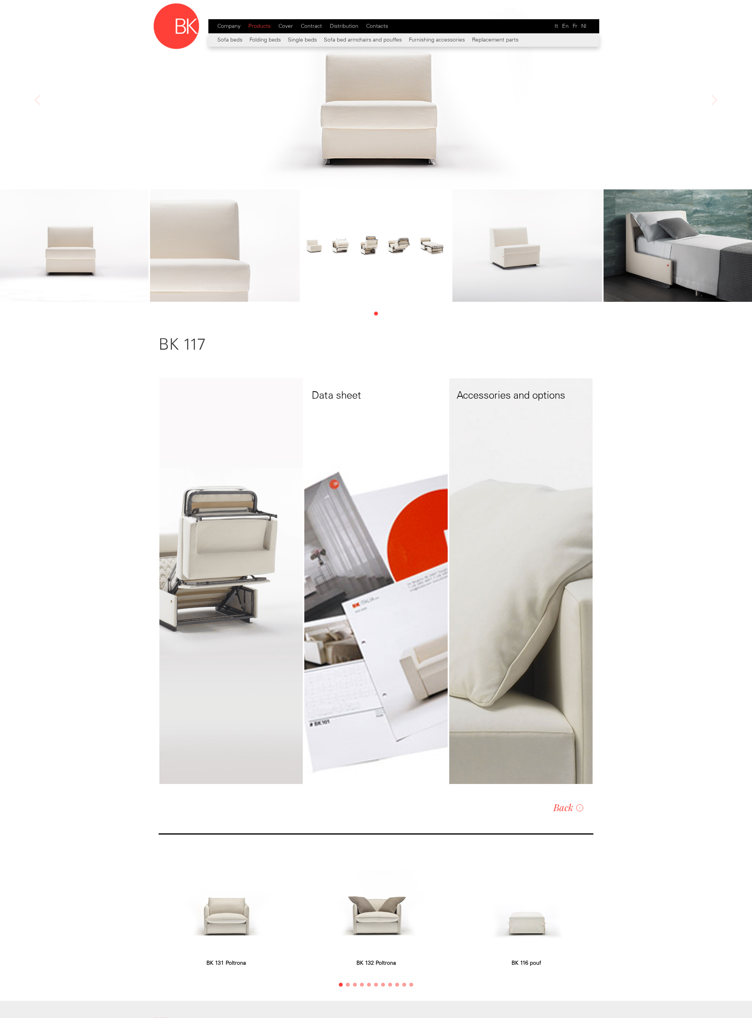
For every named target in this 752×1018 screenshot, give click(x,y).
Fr (575, 26)
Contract (311, 26)
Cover (285, 26)
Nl (583, 26)
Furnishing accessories (437, 39)
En (565, 26)
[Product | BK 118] (37, 139)
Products (259, 26)
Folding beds (265, 39)
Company (228, 26)
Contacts (377, 26)
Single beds (302, 39)
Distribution (344, 26)
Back (563, 807)
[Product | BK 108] (714, 139)
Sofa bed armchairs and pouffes (363, 39)
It (556, 26)
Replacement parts (495, 39)
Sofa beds (229, 39)
